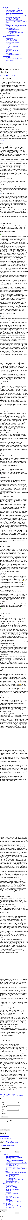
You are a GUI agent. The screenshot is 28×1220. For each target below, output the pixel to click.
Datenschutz (13, 1145)
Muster (3, 1115)
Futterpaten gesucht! (14, 29)
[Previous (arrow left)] (0, 1216)
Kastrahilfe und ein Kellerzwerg (14, 20)
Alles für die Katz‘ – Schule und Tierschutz (16, 15)
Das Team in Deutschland (12, 50)
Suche (4, 62)
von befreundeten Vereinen (12, 42)
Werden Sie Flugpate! (11, 33)
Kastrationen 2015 (13, 18)
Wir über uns (6, 47)
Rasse (2, 1109)
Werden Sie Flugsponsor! (12, 35)
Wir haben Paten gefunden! (16, 32)
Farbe (2, 1102)
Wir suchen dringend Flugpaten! (14, 10)
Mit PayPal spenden (5, 1130)
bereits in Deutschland (11, 39)
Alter (2, 1108)
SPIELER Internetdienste (12, 1142)
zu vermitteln (9, 38)
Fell (2, 1111)
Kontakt (2, 1145)
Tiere (4, 36)
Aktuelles (5, 7)
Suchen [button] (17, 1151)
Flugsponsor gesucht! (11, 40)
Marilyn (8, 51)
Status (2, 1104)
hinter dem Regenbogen (12, 46)
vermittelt (8, 45)
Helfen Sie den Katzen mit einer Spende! (16, 25)
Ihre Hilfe (5, 24)
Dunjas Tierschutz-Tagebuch (13, 11)
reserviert (8, 43)
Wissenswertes (6, 56)
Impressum (9, 53)
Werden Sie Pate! (10, 28)
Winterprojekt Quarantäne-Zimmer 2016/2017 (11, 1095)
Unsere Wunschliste (14, 26)
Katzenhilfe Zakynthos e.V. (6, 75)
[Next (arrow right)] (2, 1216)
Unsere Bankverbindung (15, 54)
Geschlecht (4, 1106)
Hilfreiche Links (10, 60)
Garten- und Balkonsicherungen (14, 58)
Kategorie (3, 1113)
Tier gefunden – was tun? (12, 8)
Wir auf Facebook (4, 1136)
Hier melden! (3, 1123)
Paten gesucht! (12, 31)
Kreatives (8, 57)
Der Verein (9, 49)
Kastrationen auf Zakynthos (13, 17)
